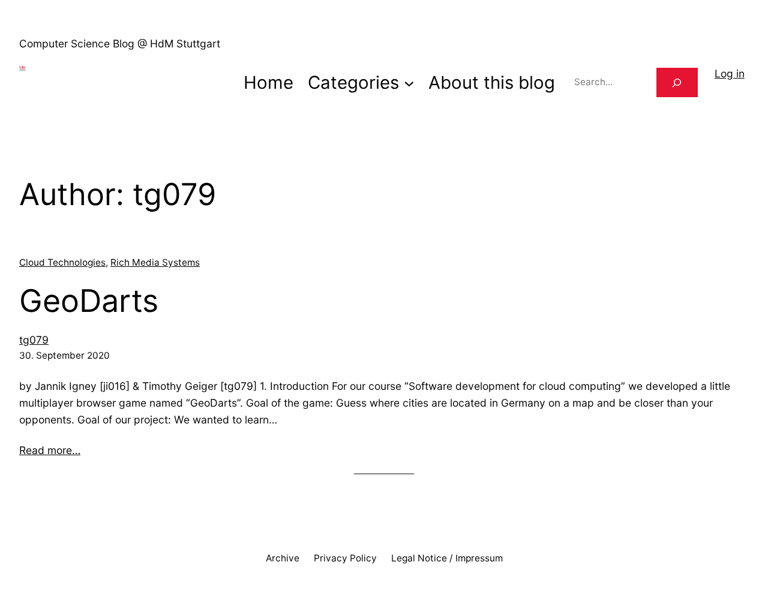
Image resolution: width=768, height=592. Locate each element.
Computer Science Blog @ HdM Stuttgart (119, 43)
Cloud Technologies (62, 262)
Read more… (49, 450)
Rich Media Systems (155, 262)
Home (268, 82)
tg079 (34, 339)
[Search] (677, 82)
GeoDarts (88, 301)
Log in (730, 73)
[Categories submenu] (409, 82)
